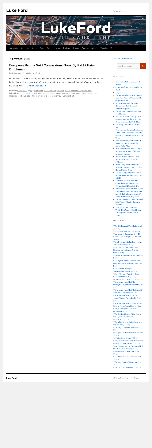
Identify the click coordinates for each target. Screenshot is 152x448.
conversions (86, 90)
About (34, 48)
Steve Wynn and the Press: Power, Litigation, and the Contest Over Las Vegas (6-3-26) (126, 250)
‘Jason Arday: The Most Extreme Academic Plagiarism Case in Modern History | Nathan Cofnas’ (128, 167)
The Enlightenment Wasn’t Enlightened (128, 226)
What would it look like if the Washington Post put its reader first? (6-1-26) (127, 284)
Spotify (94, 48)
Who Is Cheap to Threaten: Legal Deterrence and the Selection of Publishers (127, 159)
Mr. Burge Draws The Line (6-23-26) (127, 231)
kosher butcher (62, 93)
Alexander (14, 48)
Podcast (66, 48)
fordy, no (118, 92)
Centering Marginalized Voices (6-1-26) (128, 279)
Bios (48, 48)
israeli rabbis (37, 93)
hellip (28, 93)
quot (85, 93)
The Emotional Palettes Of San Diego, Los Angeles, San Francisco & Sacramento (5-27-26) (127, 316)
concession (76, 90)
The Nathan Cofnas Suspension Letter (128, 95)
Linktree (56, 48)
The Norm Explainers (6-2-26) (125, 276)
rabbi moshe (93, 93)
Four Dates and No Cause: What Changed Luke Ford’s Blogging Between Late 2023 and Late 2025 (127, 183)
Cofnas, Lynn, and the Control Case (128, 122)
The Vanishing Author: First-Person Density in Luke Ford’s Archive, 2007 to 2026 (128, 175)
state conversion (38, 95)
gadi (24, 93)
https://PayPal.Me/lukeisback (123, 58)
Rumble (85, 48)
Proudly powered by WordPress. (127, 378)
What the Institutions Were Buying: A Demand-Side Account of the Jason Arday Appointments (128, 151)
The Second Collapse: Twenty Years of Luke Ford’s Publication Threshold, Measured (129, 202)
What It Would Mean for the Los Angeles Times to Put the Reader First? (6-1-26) (127, 298)
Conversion (22, 90)
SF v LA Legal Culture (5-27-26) (126, 338)
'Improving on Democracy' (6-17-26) (127, 234)
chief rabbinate (50, 90)
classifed (60, 90)
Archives (25, 48)
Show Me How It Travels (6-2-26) (126, 274)
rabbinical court (15, 95)
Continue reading (36, 85)
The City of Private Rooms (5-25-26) (127, 367)
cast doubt (38, 90)
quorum (79, 93)
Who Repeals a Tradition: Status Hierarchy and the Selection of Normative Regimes (126, 106)
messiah (72, 93)
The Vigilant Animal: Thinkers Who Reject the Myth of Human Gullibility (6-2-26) (127, 263)
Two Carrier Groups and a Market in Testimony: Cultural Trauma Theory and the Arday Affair (128, 143)
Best (42, 48)
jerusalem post (49, 93)
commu (68, 90)
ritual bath (27, 95)
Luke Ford (17, 10)
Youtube (103, 48)
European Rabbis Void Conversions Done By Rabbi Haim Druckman (52, 67)
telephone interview (53, 95)
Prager (76, 48)
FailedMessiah (15, 93)
